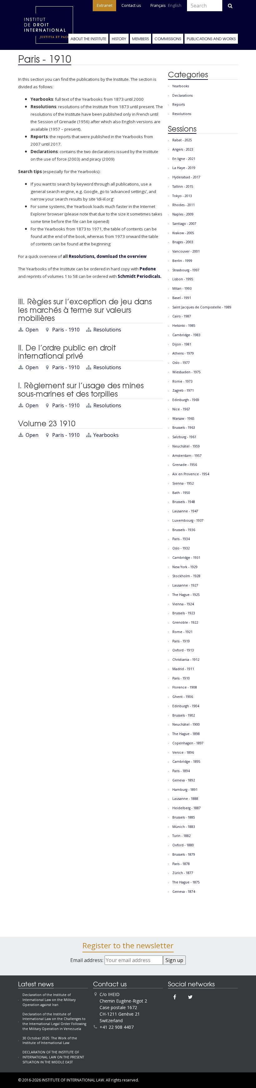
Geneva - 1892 (183, 780)
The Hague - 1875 (186, 882)
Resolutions (107, 329)
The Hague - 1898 (186, 734)
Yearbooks (106, 435)
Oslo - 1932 (181, 548)
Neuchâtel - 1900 (186, 724)
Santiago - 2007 (184, 223)
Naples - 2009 (183, 214)
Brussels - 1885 (183, 817)
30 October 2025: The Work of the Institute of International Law (49, 1040)
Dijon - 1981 (181, 344)
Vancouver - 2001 (186, 251)
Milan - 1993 (182, 288)
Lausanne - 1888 (185, 798)
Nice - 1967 (181, 409)
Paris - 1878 (181, 864)
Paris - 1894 (181, 771)
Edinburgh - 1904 (185, 706)
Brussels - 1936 (183, 530)
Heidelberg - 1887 (186, 808)
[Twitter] (190, 997)
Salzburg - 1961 (184, 437)
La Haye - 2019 (183, 168)
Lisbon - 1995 (182, 279)
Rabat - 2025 (182, 140)
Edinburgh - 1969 (185, 400)
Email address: (87, 960)
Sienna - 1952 (183, 483)
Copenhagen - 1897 (188, 743)
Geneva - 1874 (183, 891)
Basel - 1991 (181, 298)
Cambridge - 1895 (186, 761)
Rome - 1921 (182, 632)
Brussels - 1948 (183, 502)
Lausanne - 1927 (185, 585)
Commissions (168, 38)
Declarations (182, 95)
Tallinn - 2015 (182, 186)
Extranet (104, 5)
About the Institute (88, 38)
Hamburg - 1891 (185, 789)
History (119, 38)
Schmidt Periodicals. (139, 276)
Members (140, 38)
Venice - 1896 (183, 752)
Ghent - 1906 (182, 696)
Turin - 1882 (181, 836)
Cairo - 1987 (181, 316)
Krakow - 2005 (183, 233)
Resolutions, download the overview (107, 256)
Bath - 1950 (181, 493)
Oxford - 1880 (183, 845)
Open (32, 329)
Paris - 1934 (181, 539)
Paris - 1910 (66, 329)
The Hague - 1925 (186, 594)
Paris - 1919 (181, 641)
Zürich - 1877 (182, 873)
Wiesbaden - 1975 (186, 372)
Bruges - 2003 (182, 242)
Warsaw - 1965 (183, 418)
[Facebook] (174, 997)
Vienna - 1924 (183, 604)
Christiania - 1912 (185, 659)
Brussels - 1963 (183, 427)
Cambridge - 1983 (186, 335)
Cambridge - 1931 (186, 557)
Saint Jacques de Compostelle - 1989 (201, 307)
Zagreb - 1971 (183, 390)
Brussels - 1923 (183, 613)
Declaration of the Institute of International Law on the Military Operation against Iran (49, 1000)
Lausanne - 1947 (185, 511)
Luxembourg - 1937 (188, 520)
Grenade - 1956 (184, 464)
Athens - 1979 (183, 353)
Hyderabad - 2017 (186, 177)
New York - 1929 (185, 567)
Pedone (148, 269)
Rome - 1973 (182, 381)
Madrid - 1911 (183, 669)
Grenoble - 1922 (185, 622)
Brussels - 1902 (183, 715)
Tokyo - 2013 (182, 196)
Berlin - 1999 (182, 261)
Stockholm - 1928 (186, 576)
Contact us (131, 5)
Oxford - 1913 (183, 650)
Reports (178, 104)
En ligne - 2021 (183, 159)
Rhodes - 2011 (183, 205)
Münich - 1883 (183, 826)
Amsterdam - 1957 (187, 455)
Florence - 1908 (184, 687)
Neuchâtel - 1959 (186, 446)
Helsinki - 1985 (183, 325)
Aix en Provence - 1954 (190, 474)
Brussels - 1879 (183, 854)
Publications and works (211, 38)
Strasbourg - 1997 (185, 270)
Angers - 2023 (182, 149)
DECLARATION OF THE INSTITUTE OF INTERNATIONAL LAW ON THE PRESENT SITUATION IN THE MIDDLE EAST (53, 1057)
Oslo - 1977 (181, 362)
